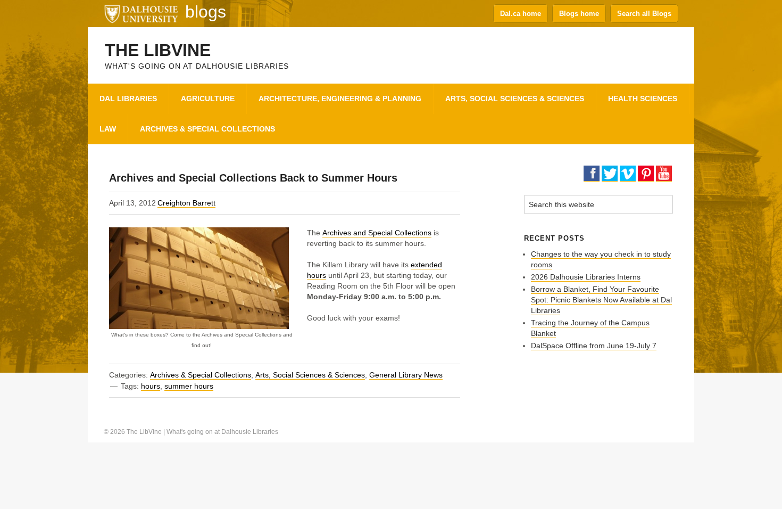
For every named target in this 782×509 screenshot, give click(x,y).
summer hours (188, 386)
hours (150, 386)
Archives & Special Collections (200, 375)
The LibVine (158, 50)
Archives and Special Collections (376, 232)
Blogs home (579, 14)
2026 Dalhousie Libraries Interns (585, 277)
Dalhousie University (141, 13)
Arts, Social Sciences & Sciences (310, 375)
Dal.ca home (520, 14)
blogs (205, 11)
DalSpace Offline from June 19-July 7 (593, 345)
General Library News (406, 375)
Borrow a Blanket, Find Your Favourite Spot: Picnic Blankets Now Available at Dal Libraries (601, 300)
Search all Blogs (644, 14)
